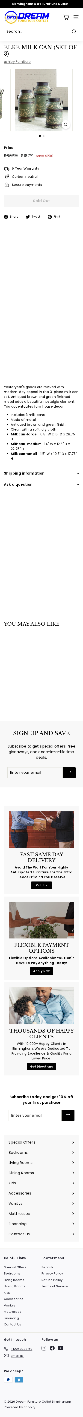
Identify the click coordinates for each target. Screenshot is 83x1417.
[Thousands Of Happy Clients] (41, 1005)
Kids (7, 1292)
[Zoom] (66, 124)
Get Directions (41, 1066)
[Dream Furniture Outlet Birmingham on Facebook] (52, 1348)
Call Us (41, 885)
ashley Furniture (17, 61)
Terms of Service (55, 1286)
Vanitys (9, 1305)
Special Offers (15, 1267)
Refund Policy (52, 1280)
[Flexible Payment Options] (41, 920)
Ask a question (18, 484)
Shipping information (24, 473)
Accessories (14, 1299)
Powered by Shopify (19, 1407)
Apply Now (41, 971)
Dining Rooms (14, 1286)
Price (9, 147)
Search (47, 1267)
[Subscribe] (69, 772)
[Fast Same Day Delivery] (41, 829)
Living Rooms (14, 1280)
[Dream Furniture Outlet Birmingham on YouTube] (60, 1348)
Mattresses (12, 1311)
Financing (11, 1318)
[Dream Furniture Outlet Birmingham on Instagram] (44, 1348)
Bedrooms (12, 1273)
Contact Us (12, 1324)
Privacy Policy (52, 1273)
